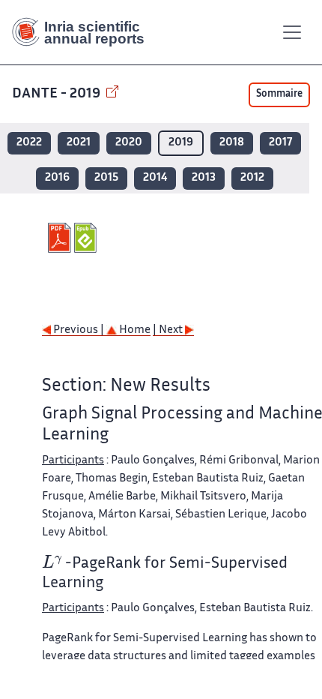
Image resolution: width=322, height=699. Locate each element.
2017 (280, 143)
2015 (106, 178)
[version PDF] (61, 238)
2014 (155, 178)
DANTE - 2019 (57, 94)
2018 (231, 143)
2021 (79, 143)
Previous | (78, 330)
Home (134, 330)
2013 (204, 178)
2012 (252, 178)
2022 (29, 143)
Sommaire (279, 94)
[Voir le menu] (292, 32)
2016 (57, 178)
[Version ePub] (87, 238)
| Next (169, 330)
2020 (128, 143)
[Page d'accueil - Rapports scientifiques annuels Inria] (84, 32)
